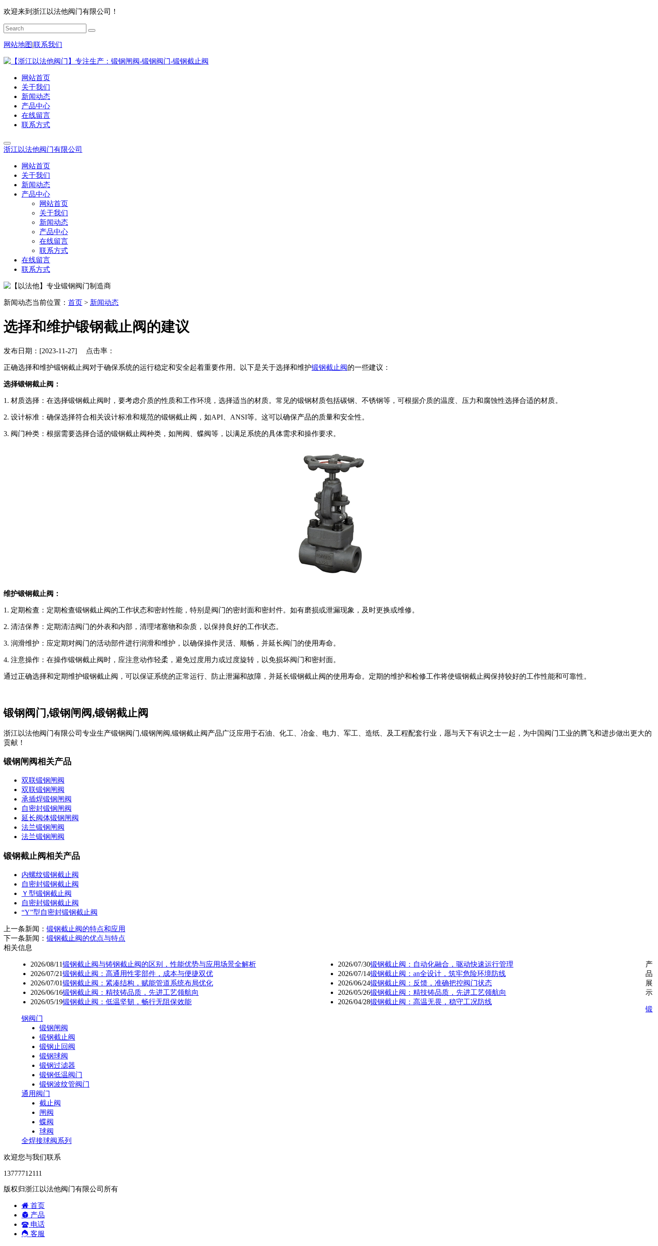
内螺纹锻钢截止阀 (50, 874)
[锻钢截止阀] (329, 578)
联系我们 (48, 44)
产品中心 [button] (35, 194)
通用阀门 (35, 1093)
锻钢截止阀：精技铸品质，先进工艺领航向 (131, 992)
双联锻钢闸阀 (42, 780)
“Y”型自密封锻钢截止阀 (59, 912)
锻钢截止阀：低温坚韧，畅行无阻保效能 (127, 1002)
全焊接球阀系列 (46, 1140)
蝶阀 (46, 1122)
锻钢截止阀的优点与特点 (86, 938)
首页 (75, 302)
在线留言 (35, 115)
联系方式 (35, 124)
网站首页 (35, 77)
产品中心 (35, 106)
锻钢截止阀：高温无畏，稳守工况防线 (431, 1002)
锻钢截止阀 (329, 367)
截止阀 (50, 1103)
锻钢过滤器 (57, 1065)
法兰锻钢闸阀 (42, 827)
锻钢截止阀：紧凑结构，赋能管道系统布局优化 (138, 983)
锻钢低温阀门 (60, 1075)
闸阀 (46, 1112)
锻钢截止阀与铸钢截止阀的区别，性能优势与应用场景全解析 (159, 964)
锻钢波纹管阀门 (64, 1084)
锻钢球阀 (53, 1056)
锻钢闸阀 (53, 1028)
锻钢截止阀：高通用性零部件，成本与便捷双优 (138, 973)
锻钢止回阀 (57, 1046)
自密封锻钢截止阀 (50, 884)
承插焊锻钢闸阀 (46, 799)
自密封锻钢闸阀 (46, 808)
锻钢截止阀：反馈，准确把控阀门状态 (431, 983)
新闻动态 (35, 96)
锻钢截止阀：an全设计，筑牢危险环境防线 (438, 973)
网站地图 (18, 44)
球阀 (46, 1131)
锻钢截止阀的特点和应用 (86, 929)
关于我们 (35, 87)
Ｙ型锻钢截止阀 (46, 893)
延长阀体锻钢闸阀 (50, 818)
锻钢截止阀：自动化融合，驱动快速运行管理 (441, 964)
